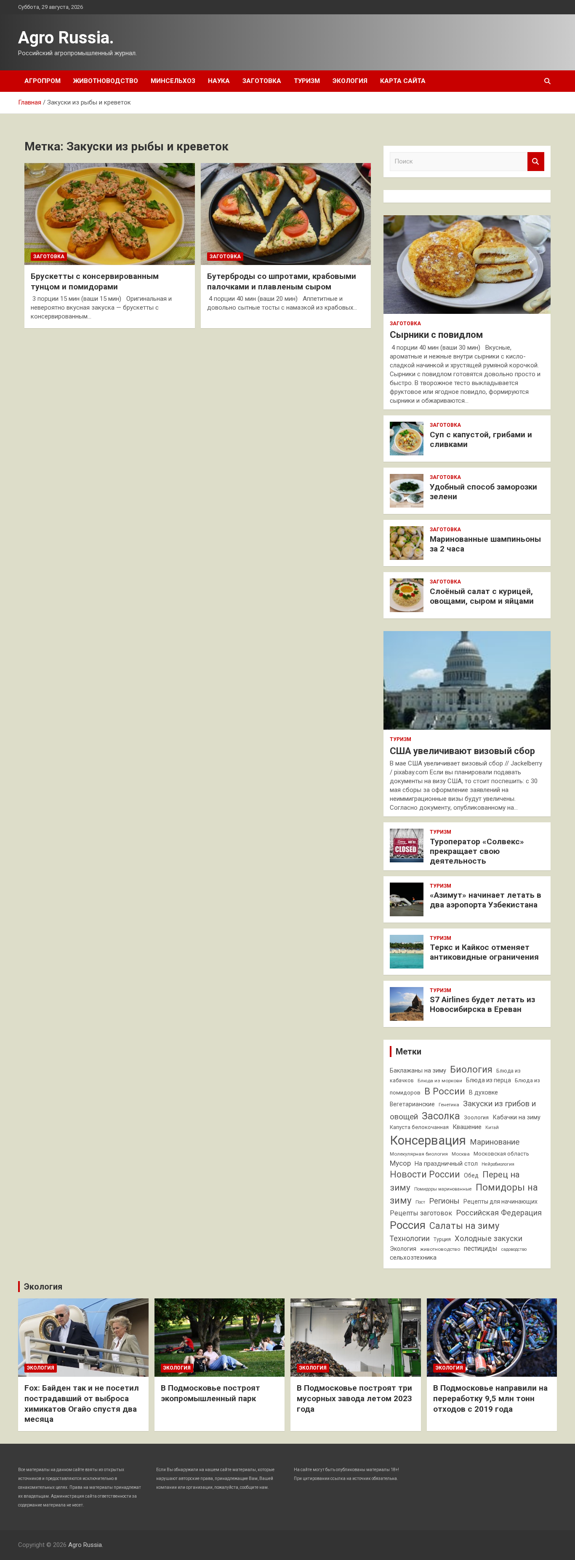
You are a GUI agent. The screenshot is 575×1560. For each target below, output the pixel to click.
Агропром (42, 81)
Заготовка (261, 81)
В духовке (483, 1092)
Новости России (425, 1174)
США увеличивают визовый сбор (462, 751)
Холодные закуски (488, 1238)
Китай (492, 1127)
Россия (408, 1225)
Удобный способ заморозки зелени (483, 491)
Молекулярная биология (419, 1154)
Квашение (467, 1127)
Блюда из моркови (440, 1081)
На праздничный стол (446, 1163)
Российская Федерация (499, 1212)
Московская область (501, 1154)
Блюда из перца (488, 1080)
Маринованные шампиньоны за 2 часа (485, 544)
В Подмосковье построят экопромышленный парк (210, 1393)
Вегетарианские (412, 1104)
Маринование (494, 1142)
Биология (471, 1069)
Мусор (400, 1163)
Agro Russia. (66, 38)
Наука (219, 81)
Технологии (410, 1238)
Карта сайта (403, 81)
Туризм (307, 81)
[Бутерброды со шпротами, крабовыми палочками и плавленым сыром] (285, 214)
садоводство (514, 1249)
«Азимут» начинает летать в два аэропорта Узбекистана (485, 900)
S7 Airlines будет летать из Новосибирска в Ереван (482, 1004)
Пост (420, 1202)
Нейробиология (498, 1164)
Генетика (449, 1105)
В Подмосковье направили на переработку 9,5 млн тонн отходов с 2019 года (490, 1398)
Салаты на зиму (464, 1225)
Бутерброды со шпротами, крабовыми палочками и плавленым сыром (281, 281)
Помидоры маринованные (443, 1189)
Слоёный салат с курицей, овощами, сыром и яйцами (482, 596)
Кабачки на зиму (516, 1117)
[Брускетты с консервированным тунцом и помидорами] (109, 214)
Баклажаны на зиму (418, 1070)
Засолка (441, 1116)
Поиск (535, 161)
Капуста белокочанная (419, 1127)
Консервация (428, 1140)
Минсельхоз (173, 81)
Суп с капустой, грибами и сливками (481, 439)
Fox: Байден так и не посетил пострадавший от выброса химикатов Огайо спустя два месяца (81, 1403)
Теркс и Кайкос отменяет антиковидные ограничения (484, 952)
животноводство (440, 1249)
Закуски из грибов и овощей (463, 1110)
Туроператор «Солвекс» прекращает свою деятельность (477, 851)
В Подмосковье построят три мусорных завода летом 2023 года (354, 1398)
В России (444, 1091)
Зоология (476, 1117)
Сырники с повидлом (436, 334)
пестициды (481, 1248)
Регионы (444, 1200)
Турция (442, 1239)
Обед (471, 1175)
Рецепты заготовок (421, 1213)
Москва (461, 1154)
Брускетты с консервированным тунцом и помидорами (95, 281)
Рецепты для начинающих (500, 1201)
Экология (350, 81)
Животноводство (105, 81)
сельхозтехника (413, 1257)
